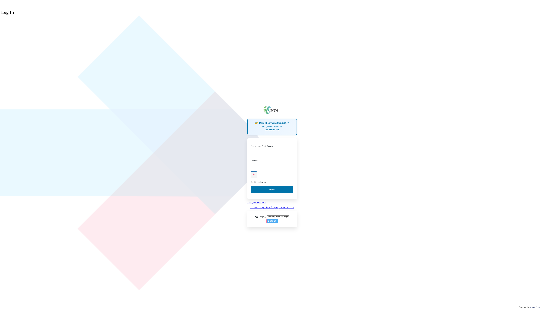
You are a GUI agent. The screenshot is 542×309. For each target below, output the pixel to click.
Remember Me (260, 182)
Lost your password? (256, 202)
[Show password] (254, 174)
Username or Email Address (262, 146)
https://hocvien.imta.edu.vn (272, 110)
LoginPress (535, 307)
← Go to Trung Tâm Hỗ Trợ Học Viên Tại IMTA (272, 207)
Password (254, 161)
